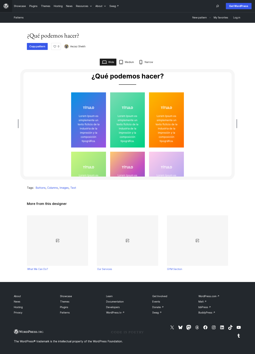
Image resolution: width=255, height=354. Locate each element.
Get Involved (159, 296)
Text (73, 187)
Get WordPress (238, 6)
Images (64, 187)
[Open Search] (217, 6)
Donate (158, 307)
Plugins (64, 307)
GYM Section (174, 269)
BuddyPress (206, 312)
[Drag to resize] (19, 123)
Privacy (18, 312)
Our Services (104, 269)
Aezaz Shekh (78, 46)
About (17, 296)
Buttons (41, 187)
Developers (113, 307)
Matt (202, 301)
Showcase (66, 296)
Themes (64, 301)
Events (156, 301)
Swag (157, 312)
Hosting (18, 307)
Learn (109, 296)
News (17, 301)
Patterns (19, 17)
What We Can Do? (37, 269)
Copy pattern (37, 46)
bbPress (204, 307)
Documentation (115, 301)
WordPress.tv (115, 312)
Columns (52, 187)
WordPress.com (208, 296)
